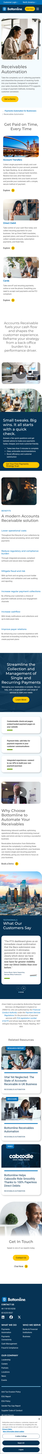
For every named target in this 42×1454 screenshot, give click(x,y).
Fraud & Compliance (9, 1348)
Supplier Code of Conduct (11, 1410)
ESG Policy (5, 1401)
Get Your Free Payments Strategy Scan (17, 465)
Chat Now (18, 1266)
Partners (4, 1368)
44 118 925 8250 (8, 1309)
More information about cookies (13, 1431)
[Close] (39, 1419)
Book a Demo (7, 863)
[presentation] (38, 9)
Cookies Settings (21, 1436)
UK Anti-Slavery (7, 1415)
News (3, 1376)
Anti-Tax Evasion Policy (11, 1392)
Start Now (30, 9)
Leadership (5, 1360)
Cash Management (9, 1344)
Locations (5, 1372)
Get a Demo (9, 99)
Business (26, 1336)
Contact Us (21, 1257)
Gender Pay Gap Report (11, 1406)
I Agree (21, 1449)
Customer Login (10, 2)
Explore (6, 190)
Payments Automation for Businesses (20, 111)
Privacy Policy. (7, 1429)
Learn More (21, 699)
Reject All (21, 1443)
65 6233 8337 (7, 1313)
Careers (4, 1364)
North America (29, 2)
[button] (24, 988)
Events (4, 1380)
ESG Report (6, 1396)
